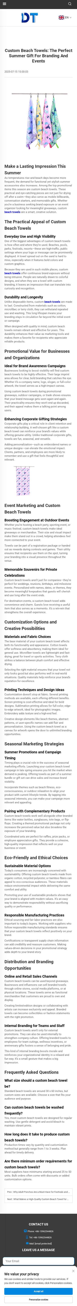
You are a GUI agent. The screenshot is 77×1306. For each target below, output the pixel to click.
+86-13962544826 (44, 1231)
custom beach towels (44, 189)
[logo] (29, 17)
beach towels (12, 212)
